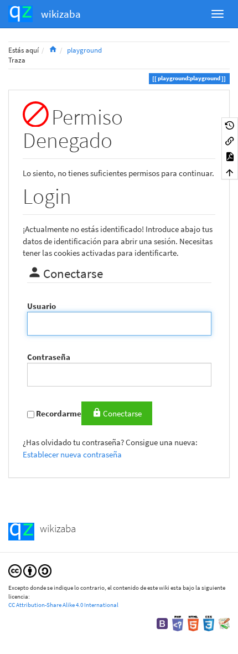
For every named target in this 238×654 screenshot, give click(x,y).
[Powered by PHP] (177, 622)
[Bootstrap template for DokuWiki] (162, 622)
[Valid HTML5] (193, 622)
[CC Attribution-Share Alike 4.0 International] (29, 570)
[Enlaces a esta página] (229, 140)
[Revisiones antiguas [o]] (229, 125)
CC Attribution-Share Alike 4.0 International (63, 605)
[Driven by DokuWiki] (224, 622)
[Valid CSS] (208, 622)
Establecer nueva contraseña (72, 454)
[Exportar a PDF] (229, 156)
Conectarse (122, 413)
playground (84, 50)
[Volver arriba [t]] (229, 171)
